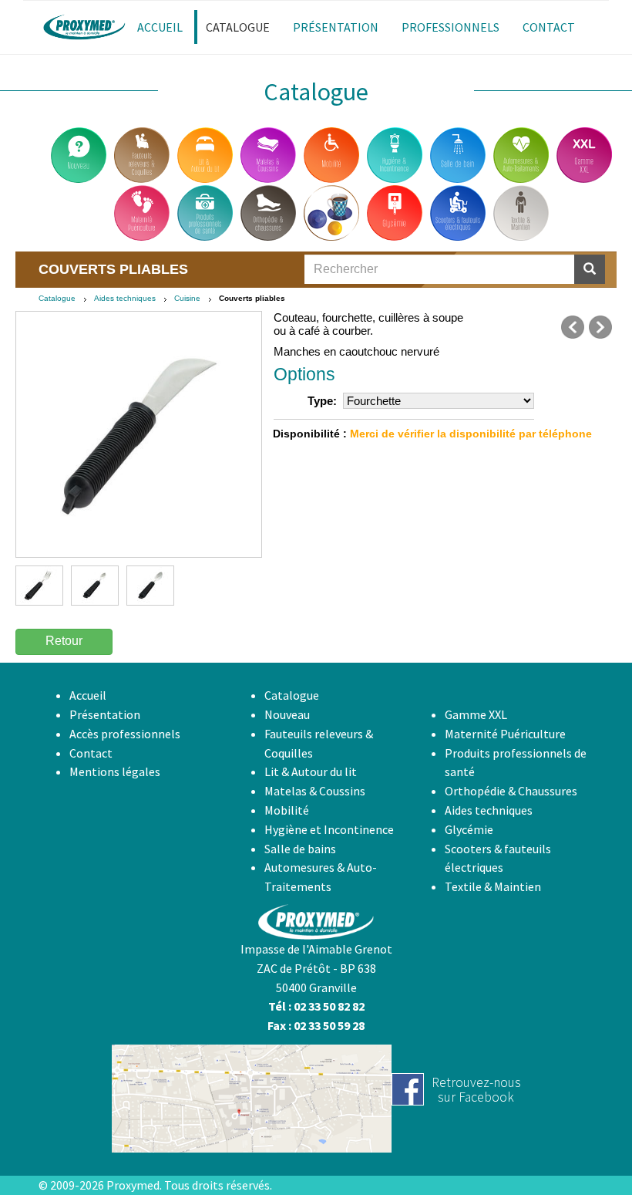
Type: (322, 400)
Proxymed (133, 1185)
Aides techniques (125, 298)
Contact (91, 753)
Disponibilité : (310, 433)
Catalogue (57, 298)
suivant (600, 327)
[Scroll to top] (582, 1145)
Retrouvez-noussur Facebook (476, 1090)
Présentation (104, 714)
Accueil (87, 695)
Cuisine (187, 298)
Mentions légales (114, 771)
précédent (572, 327)
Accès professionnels (124, 733)
